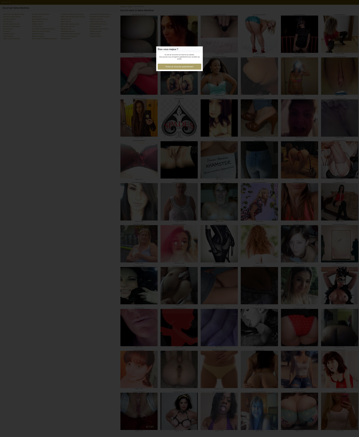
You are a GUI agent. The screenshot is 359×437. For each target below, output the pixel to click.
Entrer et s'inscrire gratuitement (179, 67)
